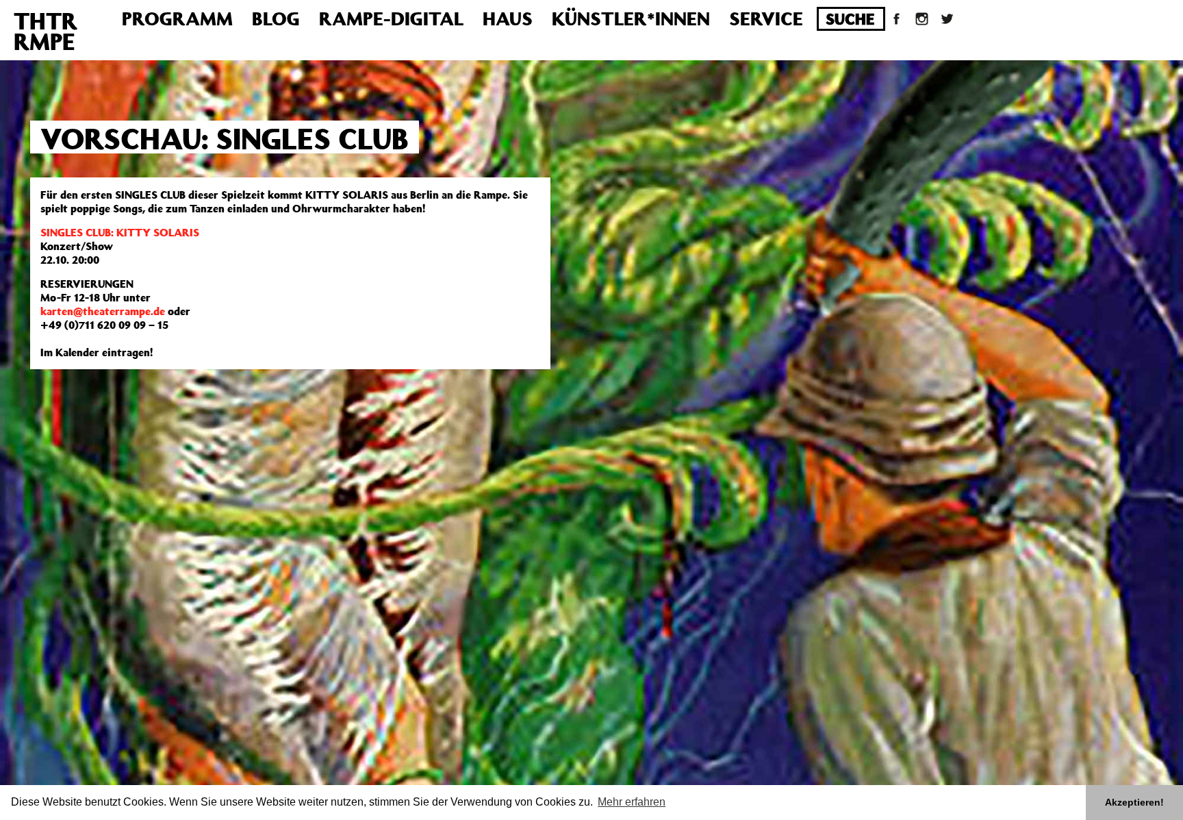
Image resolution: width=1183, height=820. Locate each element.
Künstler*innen (631, 18)
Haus (508, 18)
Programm (177, 18)
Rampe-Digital (391, 18)
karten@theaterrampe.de (102, 311)
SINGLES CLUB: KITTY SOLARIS (119, 232)
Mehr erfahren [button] (631, 802)
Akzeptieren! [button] (1134, 802)
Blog (276, 18)
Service (766, 18)
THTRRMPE (45, 30)
